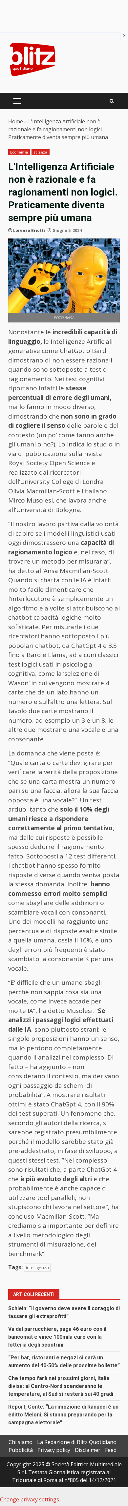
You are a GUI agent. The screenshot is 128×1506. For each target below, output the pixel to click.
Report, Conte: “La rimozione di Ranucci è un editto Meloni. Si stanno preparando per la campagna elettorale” (63, 1415)
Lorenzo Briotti (29, 230)
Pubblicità (21, 1450)
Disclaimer (87, 1450)
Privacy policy (53, 1450)
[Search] (112, 101)
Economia (19, 152)
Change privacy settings (29, 1499)
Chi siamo (20, 1442)
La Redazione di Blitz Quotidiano (77, 1442)
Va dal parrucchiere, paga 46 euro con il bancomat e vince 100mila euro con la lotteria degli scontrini (57, 1337)
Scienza (40, 152)
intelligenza (37, 1267)
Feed (111, 1450)
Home (15, 121)
